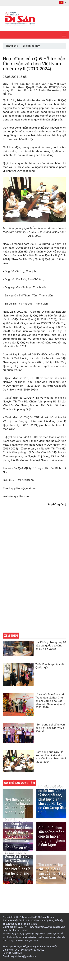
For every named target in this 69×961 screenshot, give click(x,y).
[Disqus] (34, 576)
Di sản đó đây (31, 45)
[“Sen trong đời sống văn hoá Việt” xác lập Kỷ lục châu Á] (18, 733)
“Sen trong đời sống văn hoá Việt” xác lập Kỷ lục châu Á (50, 728)
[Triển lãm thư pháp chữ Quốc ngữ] (18, 674)
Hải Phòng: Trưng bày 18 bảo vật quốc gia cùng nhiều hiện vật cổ (50, 645)
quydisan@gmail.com (24, 488)
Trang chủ (12, 45)
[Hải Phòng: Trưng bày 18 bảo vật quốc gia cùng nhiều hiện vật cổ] (18, 648)
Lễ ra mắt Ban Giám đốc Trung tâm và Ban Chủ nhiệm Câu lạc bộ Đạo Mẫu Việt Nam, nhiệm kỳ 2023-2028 (50, 701)
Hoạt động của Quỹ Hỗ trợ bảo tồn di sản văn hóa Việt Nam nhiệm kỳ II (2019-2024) (50, 756)
